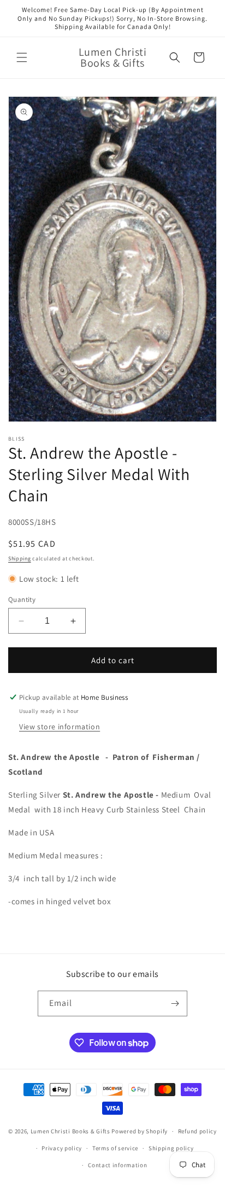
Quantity (21, 599)
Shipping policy (171, 1148)
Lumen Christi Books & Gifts (70, 1131)
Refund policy (197, 1131)
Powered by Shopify (139, 1131)
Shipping (19, 558)
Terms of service (115, 1148)
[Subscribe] (175, 1003)
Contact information (117, 1165)
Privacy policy (62, 1148)
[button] (22, 57)
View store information (59, 726)
